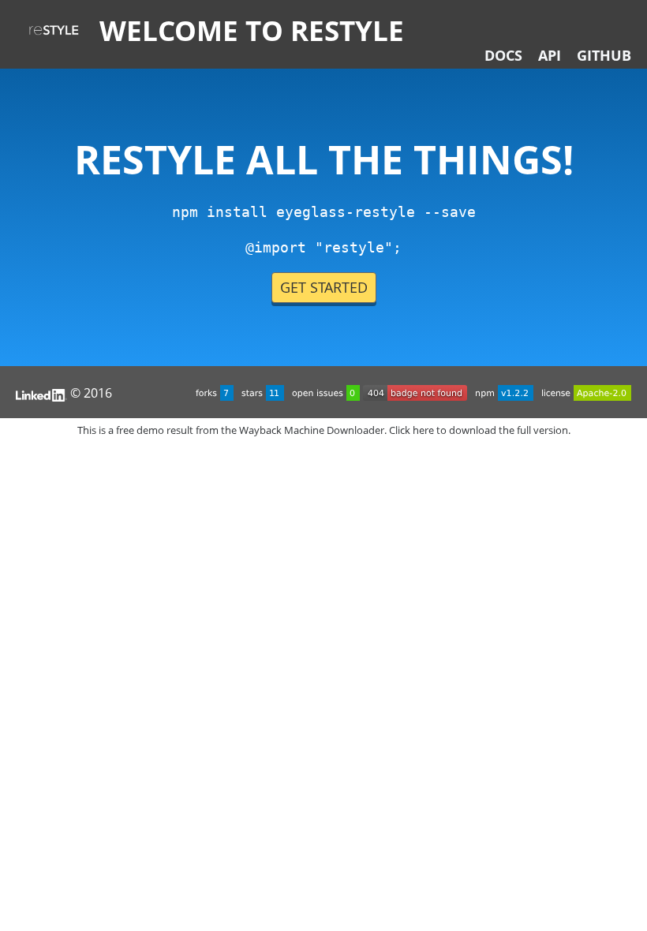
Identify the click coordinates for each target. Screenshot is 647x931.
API (549, 55)
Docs (503, 55)
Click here (411, 430)
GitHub (604, 55)
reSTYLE (54, 30)
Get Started (324, 287)
